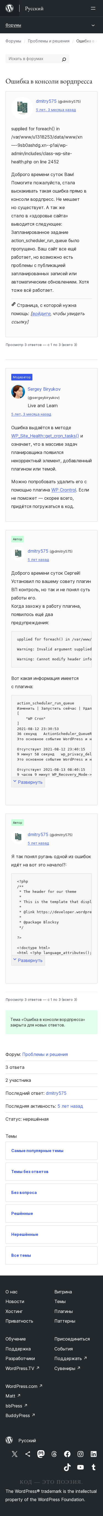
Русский (27, 1440)
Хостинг (14, 1311)
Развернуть (30, 782)
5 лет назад (38, 560)
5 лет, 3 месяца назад (56, 110)
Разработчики (20, 1358)
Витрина (63, 1292)
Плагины (63, 1311)
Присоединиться (72, 1339)
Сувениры (67, 1368)
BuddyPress (20, 1415)
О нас (11, 1292)
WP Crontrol (63, 490)
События (63, 1349)
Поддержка (18, 1349)
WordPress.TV (22, 1368)
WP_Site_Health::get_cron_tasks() (45, 436)
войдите (41, 313)
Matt (13, 1396)
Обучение (15, 1339)
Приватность (19, 1321)
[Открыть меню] (94, 8)
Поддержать (70, 1358)
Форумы (13, 25)
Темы (60, 1301)
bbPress (16, 1406)
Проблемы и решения (48, 41)
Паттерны (64, 1321)
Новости (14, 1301)
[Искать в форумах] (64, 58)
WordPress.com (24, 1386)
